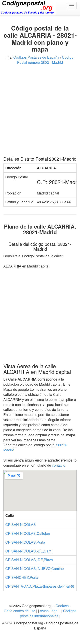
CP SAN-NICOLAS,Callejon (27, 533)
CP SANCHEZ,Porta (21, 577)
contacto (58, 465)
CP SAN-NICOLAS (20, 524)
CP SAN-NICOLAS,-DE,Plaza (29, 559)
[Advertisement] (40, 112)
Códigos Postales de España (36, 57)
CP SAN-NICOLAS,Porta (25, 542)
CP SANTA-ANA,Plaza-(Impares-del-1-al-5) (39, 586)
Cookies (63, 605)
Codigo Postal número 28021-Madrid (45, 60)
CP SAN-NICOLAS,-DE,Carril (28, 551)
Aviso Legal (49, 610)
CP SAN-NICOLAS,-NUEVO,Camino (34, 568)
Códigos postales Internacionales (48, 613)
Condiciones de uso (19, 610)
